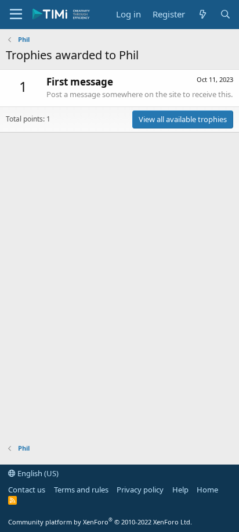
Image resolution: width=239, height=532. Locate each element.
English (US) (37, 473)
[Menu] (16, 14)
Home (207, 489)
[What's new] (202, 14)
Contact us (26, 489)
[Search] (225, 14)
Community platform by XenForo (100, 521)
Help (180, 489)
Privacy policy (140, 489)
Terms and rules (81, 489)
